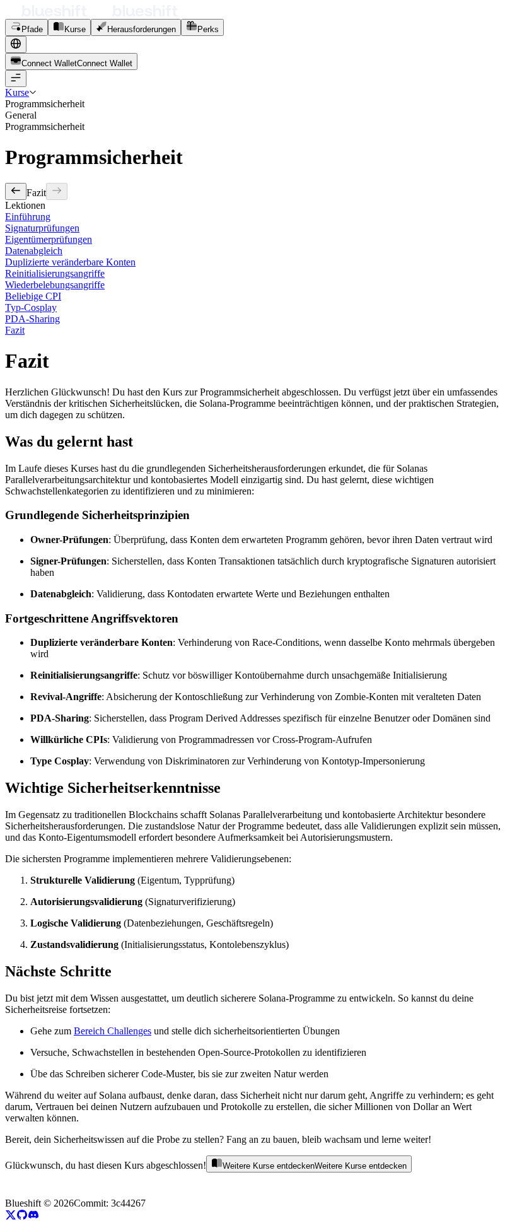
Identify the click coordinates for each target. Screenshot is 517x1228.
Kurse (17, 92)
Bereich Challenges (112, 1031)
